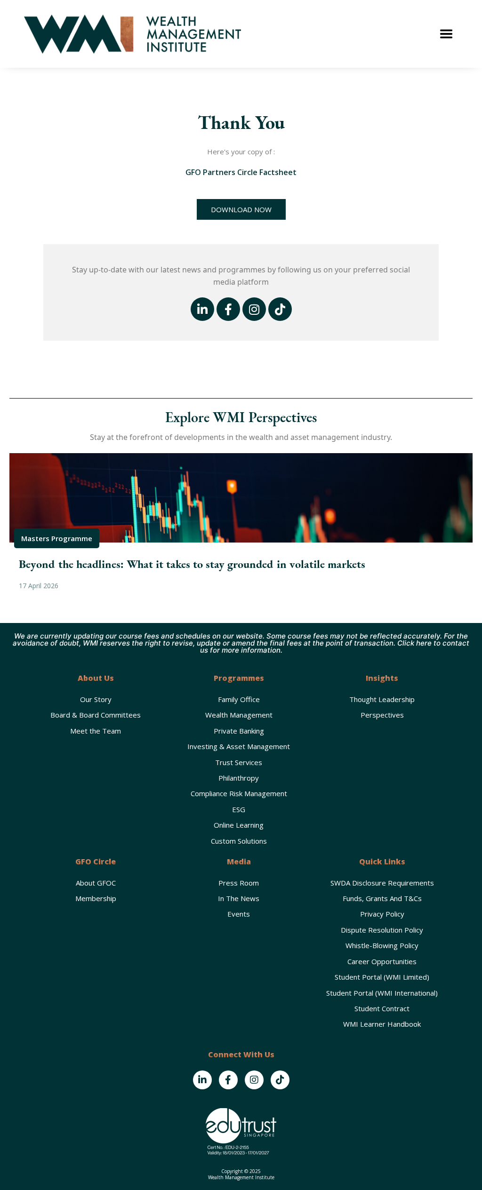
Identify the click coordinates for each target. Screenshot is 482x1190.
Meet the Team (95, 730)
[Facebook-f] (228, 309)
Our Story (96, 699)
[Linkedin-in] (202, 309)
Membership (95, 898)
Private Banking (239, 730)
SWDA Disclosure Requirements (382, 882)
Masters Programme (56, 538)
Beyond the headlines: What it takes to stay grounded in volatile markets (192, 564)
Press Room (238, 882)
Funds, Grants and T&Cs (382, 898)
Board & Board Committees (95, 714)
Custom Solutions (239, 841)
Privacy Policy (382, 913)
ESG (238, 809)
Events (238, 913)
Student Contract (382, 1008)
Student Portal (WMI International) (382, 993)
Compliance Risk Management (239, 793)
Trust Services (238, 762)
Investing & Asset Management (238, 746)
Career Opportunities (382, 961)
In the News (238, 898)
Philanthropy (238, 778)
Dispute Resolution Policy (382, 929)
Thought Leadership (382, 699)
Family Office (239, 699)
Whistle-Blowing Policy (381, 945)
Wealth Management (239, 714)
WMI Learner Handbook (382, 1024)
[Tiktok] (280, 309)
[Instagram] (254, 309)
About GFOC (96, 882)
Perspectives (382, 714)
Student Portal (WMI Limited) (382, 977)
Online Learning (239, 825)
